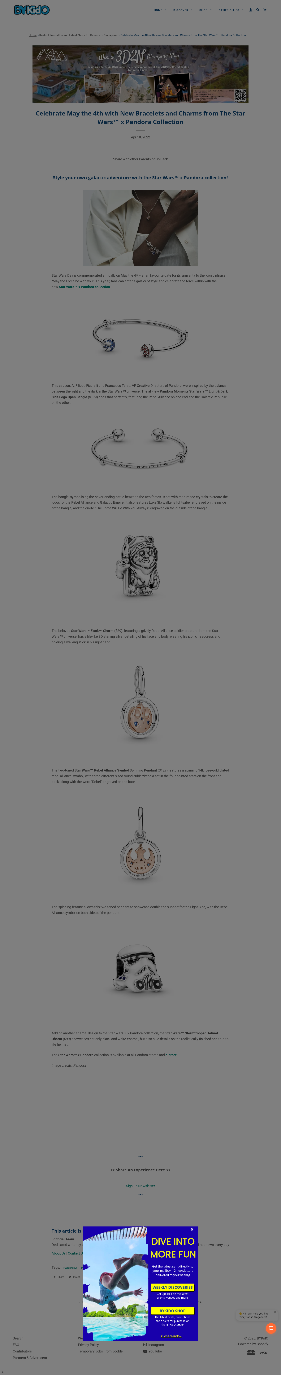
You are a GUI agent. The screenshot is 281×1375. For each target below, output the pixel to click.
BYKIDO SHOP (173, 1310)
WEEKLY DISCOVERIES (173, 1287)
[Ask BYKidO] (271, 1328)
